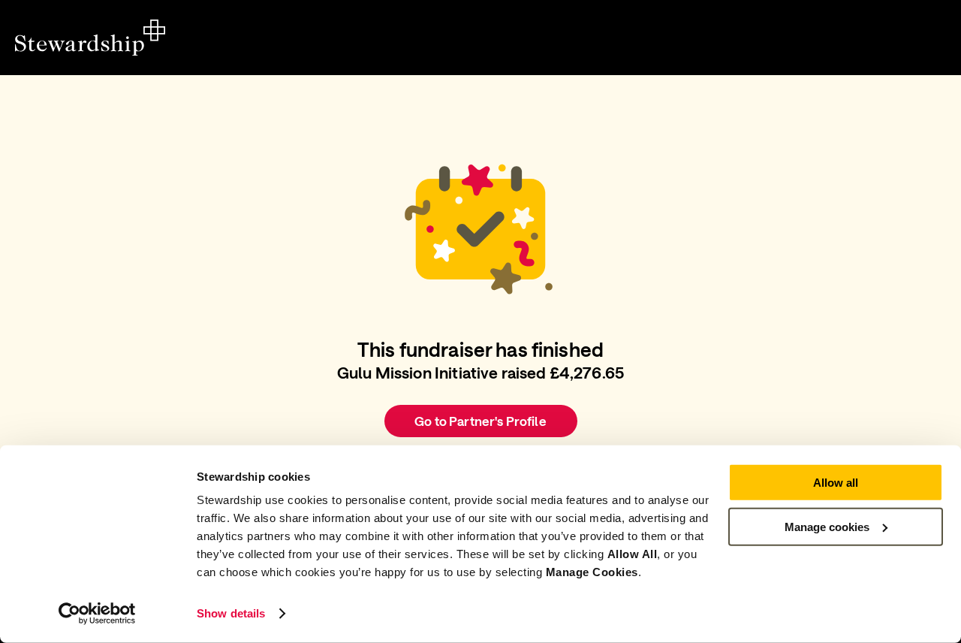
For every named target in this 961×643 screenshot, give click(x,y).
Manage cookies (827, 526)
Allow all (835, 482)
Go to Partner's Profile (480, 420)
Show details (231, 613)
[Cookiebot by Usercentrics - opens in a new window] (97, 613)
